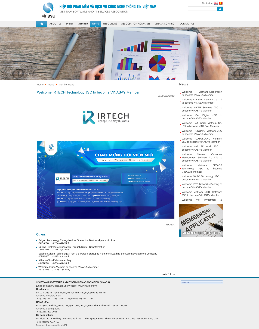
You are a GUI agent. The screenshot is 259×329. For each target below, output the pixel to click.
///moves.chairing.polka (48, 308)
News (51, 84)
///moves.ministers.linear (48, 295)
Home (40, 84)
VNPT (64, 325)
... (174, 273)
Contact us (207, 3)
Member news (66, 84)
